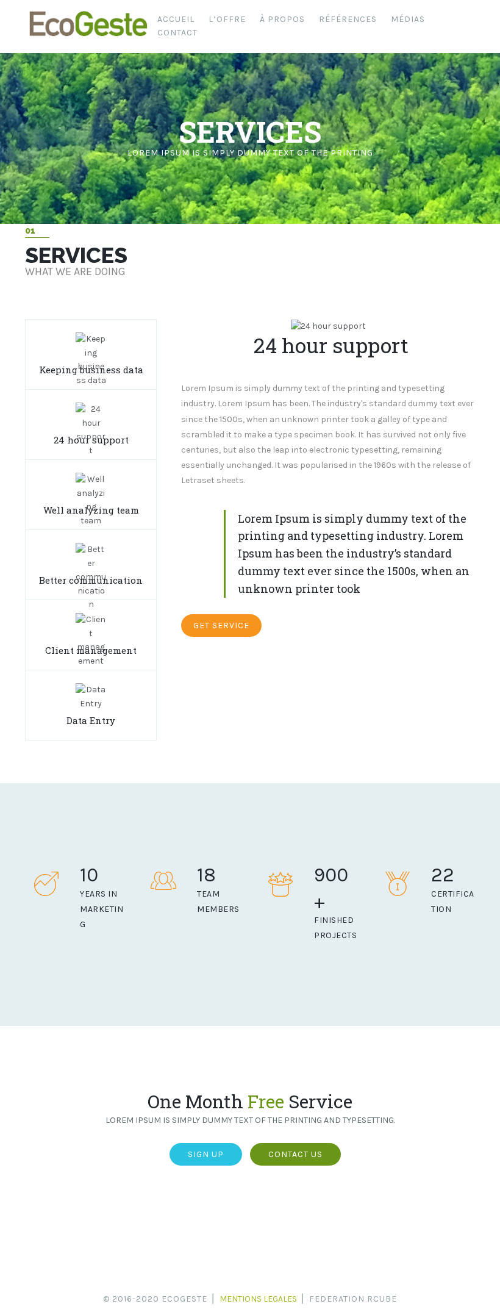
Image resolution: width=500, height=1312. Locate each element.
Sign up (206, 1154)
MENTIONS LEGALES (258, 1299)
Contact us (295, 1154)
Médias (408, 19)
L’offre (227, 19)
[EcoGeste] (88, 36)
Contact (177, 32)
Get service (221, 625)
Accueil (176, 19)
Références (348, 19)
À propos (282, 19)
